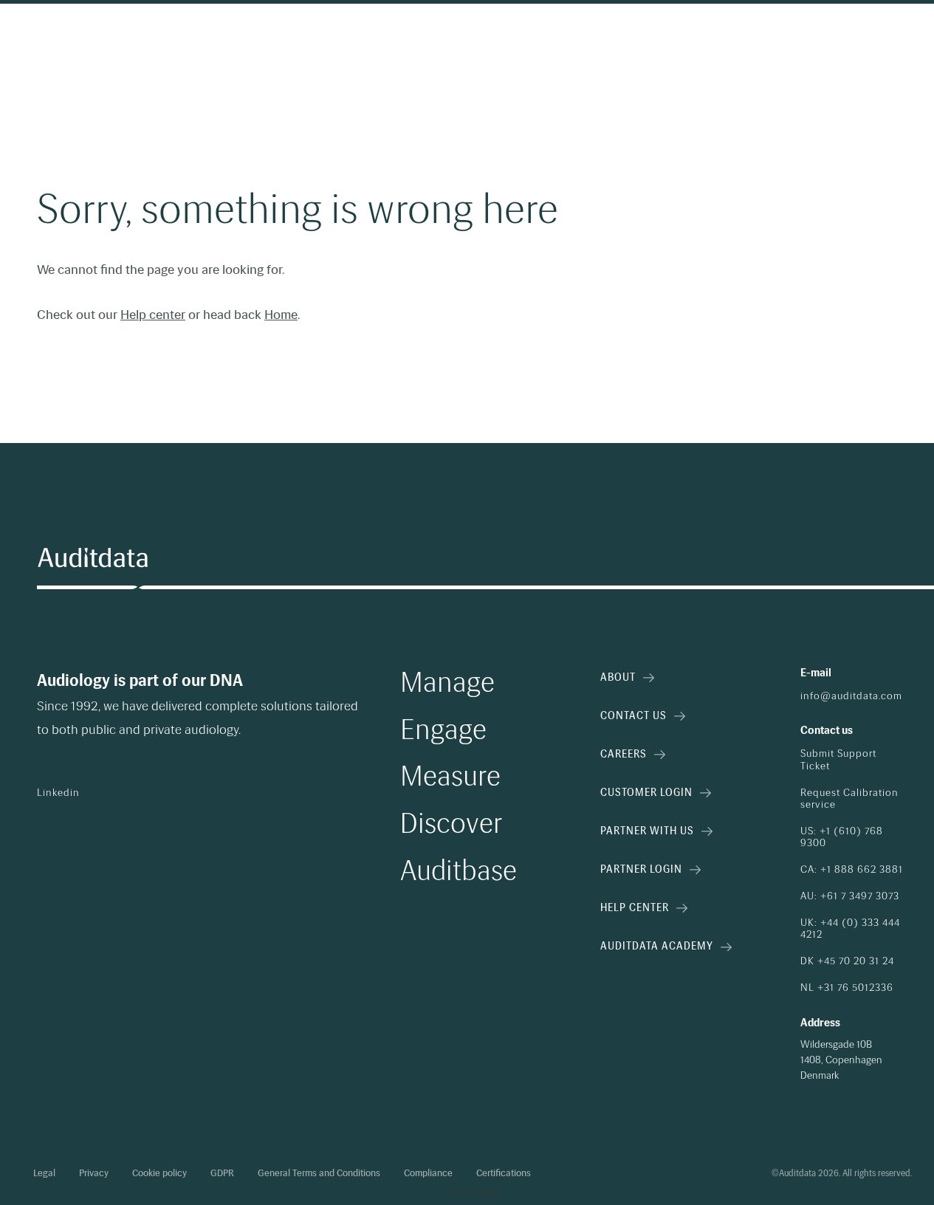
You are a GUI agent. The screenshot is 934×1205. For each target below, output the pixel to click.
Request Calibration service (849, 799)
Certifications (503, 1173)
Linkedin (58, 793)
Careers (623, 754)
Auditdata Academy (656, 946)
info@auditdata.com (851, 696)
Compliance (428, 1173)
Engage (443, 730)
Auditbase (458, 871)
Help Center (634, 908)
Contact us (633, 716)
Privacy (94, 1173)
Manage (447, 683)
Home (281, 314)
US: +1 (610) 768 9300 (841, 837)
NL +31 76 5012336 (846, 988)
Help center (152, 314)
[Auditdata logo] (92, 558)
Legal (44, 1173)
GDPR (222, 1173)
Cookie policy (159, 1173)
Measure (450, 777)
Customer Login (646, 792)
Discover (451, 824)
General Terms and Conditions (319, 1173)
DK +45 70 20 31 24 (847, 961)
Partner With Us (647, 831)
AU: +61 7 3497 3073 (849, 896)
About (618, 677)
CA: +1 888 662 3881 (851, 870)
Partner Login (641, 869)
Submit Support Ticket (838, 760)
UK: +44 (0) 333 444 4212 (850, 929)
